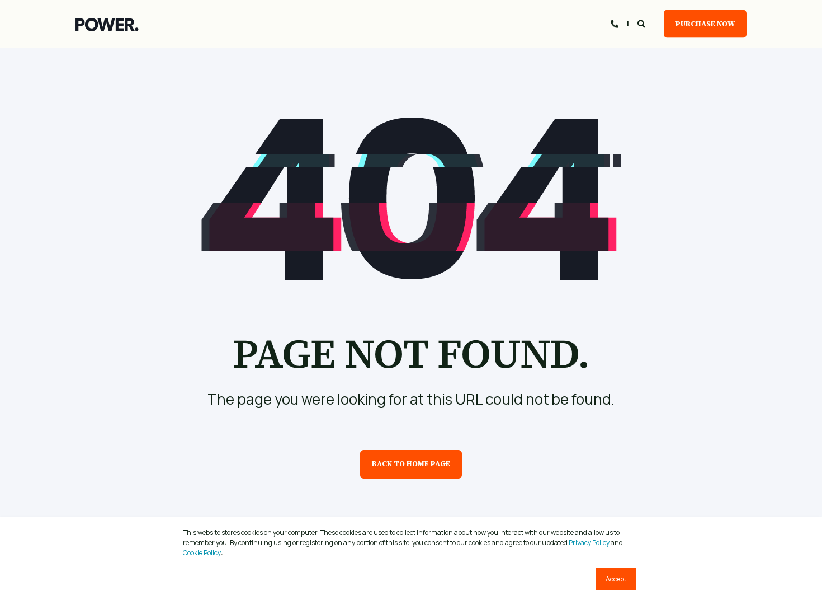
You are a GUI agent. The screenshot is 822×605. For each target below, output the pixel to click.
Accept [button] (616, 579)
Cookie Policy (202, 552)
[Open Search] (642, 22)
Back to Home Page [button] (411, 463)
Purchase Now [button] (705, 23)
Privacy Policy (589, 542)
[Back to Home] (107, 24)
